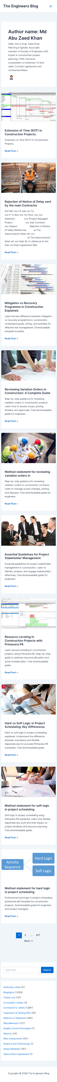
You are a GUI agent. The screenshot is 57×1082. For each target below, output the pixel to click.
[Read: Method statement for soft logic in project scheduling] (28, 781)
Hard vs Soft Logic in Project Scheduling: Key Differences (25, 725)
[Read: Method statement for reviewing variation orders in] (28, 447)
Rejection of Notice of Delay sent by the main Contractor (28, 203)
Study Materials (11, 1049)
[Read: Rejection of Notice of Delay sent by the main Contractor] (28, 177)
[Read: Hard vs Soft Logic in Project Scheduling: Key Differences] (28, 699)
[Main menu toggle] (51, 6)
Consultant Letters (13, 1002)
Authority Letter (11, 987)
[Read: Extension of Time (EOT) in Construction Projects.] (28, 106)
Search (47, 970)
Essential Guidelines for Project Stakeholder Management (27, 556)
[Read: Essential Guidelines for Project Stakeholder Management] (28, 530)
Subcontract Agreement (16, 1054)
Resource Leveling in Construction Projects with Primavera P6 (23, 640)
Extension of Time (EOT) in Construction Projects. (23, 132)
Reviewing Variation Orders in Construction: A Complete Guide (27, 391)
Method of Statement (14, 1018)
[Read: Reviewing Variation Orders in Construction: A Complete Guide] (28, 365)
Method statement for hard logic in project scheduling (27, 890)
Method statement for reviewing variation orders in (27, 473)
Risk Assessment (12, 1038)
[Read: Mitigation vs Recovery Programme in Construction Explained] (28, 279)
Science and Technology (16, 1043)
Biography (8, 992)
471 (38, 935)
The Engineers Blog (20, 6)
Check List (9, 997)
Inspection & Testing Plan (17, 1012)
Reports (7, 1033)
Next (28, 940)
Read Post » (11, 151)
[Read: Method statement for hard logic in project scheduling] (28, 864)
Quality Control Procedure (17, 1028)
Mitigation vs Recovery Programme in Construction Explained (24, 306)
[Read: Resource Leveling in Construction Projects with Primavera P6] (28, 613)
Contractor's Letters (14, 1007)
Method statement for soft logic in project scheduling (27, 807)
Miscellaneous (11, 1023)
